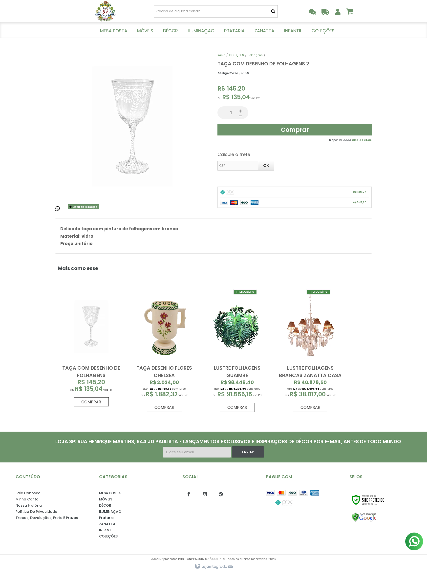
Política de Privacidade (36, 511)
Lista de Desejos (84, 207)
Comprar (295, 130)
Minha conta (27, 499)
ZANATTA (107, 523)
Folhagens (255, 55)
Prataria (106, 517)
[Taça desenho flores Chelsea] (164, 352)
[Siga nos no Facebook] (188, 493)
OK (266, 165)
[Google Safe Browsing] (375, 517)
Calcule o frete (233, 154)
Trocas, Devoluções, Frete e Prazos (47, 517)
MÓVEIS (105, 499)
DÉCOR (105, 505)
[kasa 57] (105, 11)
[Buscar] (273, 11)
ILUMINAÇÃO (110, 511)
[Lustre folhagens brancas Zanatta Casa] (310, 352)
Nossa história (29, 505)
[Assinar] (248, 452)
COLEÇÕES (236, 55)
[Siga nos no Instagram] (204, 493)
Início (221, 55)
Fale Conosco (28, 493)
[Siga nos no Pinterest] (220, 493)
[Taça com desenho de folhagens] (91, 349)
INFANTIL (106, 530)
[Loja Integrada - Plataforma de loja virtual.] (213, 566)
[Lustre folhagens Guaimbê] (237, 352)
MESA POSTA (110, 493)
